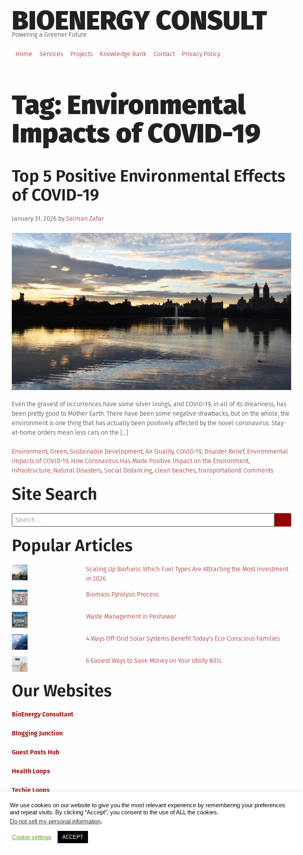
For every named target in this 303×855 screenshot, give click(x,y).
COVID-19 (189, 451)
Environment (29, 451)
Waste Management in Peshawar (131, 616)
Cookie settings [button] (32, 837)
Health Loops (31, 771)
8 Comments (255, 470)
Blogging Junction (37, 733)
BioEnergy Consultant (42, 714)
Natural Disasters (77, 470)
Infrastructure (31, 470)
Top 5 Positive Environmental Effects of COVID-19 (148, 185)
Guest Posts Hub (36, 752)
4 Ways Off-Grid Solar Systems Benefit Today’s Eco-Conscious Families (183, 638)
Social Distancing (128, 470)
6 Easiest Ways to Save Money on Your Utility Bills (153, 660)
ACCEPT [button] (72, 837)
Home (23, 54)
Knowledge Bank (123, 54)
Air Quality (159, 451)
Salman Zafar (85, 218)
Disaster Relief (224, 451)
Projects (81, 54)
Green (58, 451)
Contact (164, 54)
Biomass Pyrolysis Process (122, 594)
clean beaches (175, 470)
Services (51, 54)
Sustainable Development (106, 451)
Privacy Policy (201, 54)
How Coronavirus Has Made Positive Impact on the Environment (160, 461)
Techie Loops (31, 790)
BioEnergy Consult (139, 20)
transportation (218, 470)
